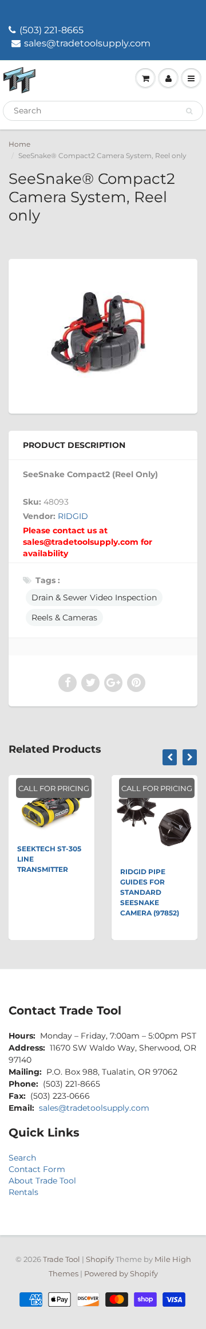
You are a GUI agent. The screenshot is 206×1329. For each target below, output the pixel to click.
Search (22, 1158)
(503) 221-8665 (51, 30)
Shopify (100, 1259)
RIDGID (73, 516)
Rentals (23, 1192)
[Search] (189, 111)
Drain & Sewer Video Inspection (94, 597)
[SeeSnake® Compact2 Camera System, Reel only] (103, 334)
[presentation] (170, 757)
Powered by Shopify (121, 1273)
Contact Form (37, 1169)
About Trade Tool (42, 1180)
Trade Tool (61, 1259)
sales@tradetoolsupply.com (87, 43)
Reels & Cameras (64, 617)
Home (19, 144)
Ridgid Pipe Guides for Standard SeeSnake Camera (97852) (149, 892)
